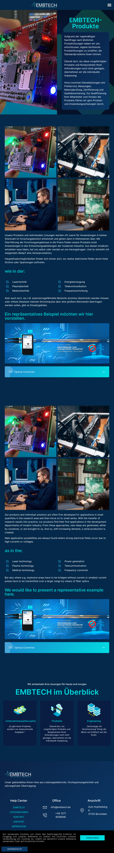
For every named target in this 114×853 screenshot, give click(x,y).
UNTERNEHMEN (19, 812)
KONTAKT (18, 816)
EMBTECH (19, 807)
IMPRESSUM (19, 826)
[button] (109, 5)
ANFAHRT (18, 821)
